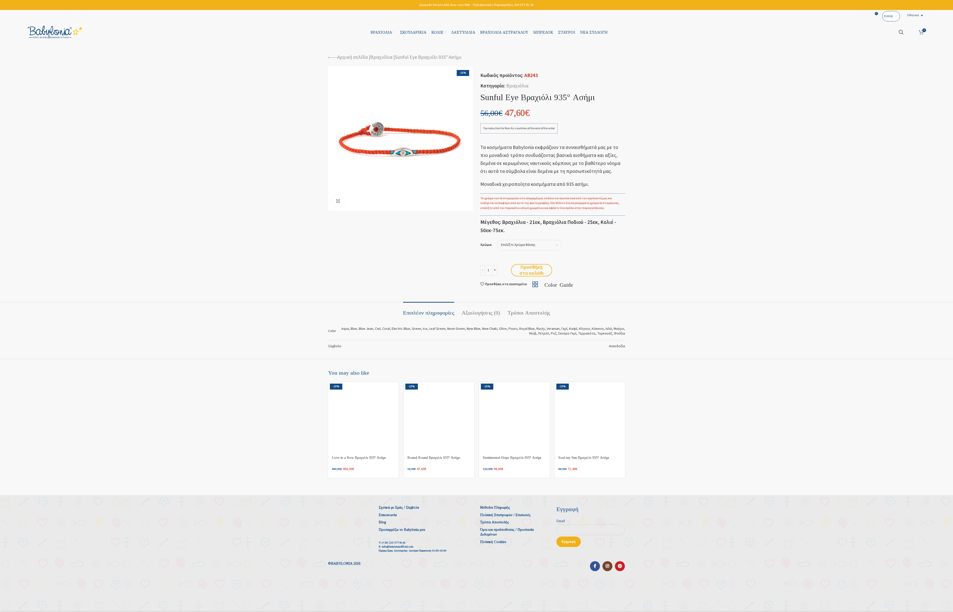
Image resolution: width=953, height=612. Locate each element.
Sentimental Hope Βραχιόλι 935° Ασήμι (512, 458)
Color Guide (558, 284)
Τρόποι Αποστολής (494, 522)
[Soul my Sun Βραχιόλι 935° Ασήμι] (590, 417)
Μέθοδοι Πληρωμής (495, 507)
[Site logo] (55, 31)
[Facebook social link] (595, 566)
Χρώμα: (486, 245)
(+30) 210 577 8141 (394, 542)
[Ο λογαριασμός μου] (911, 32)
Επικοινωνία (388, 515)
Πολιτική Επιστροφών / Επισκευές (505, 515)
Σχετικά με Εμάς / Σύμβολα (399, 507)
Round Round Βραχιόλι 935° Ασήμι (433, 458)
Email (560, 521)
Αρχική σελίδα (352, 57)
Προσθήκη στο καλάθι (531, 270)
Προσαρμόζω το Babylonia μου (402, 530)
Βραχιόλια (381, 57)
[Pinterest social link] (620, 566)
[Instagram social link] (607, 566)
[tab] (428, 310)
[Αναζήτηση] (901, 32)
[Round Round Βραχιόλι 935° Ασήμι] (439, 417)
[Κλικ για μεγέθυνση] (338, 201)
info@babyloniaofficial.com (397, 546)
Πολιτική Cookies (493, 542)
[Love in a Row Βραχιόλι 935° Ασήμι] (363, 417)
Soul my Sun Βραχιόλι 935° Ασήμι (583, 458)
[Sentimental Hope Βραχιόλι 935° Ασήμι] (514, 417)
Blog (382, 522)
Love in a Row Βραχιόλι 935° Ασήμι (359, 458)
